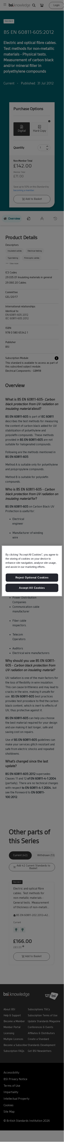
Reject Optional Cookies (32, 577)
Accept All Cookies (32, 587)
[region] (32, 571)
